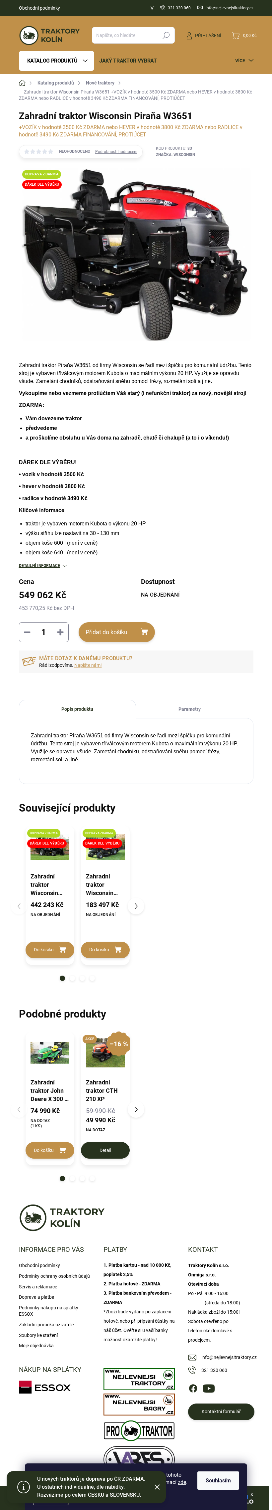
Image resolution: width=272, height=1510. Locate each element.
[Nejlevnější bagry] (139, 1403)
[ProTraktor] (139, 1429)
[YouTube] (208, 1387)
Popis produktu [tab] (77, 709)
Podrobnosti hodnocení (116, 151)
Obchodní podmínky (39, 8)
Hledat (166, 35)
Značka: (175, 154)
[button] (62, 978)
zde (182, 1482)
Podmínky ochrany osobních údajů (54, 1276)
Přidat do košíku (106, 632)
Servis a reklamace (38, 1286)
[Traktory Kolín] (139, 1377)
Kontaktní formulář (221, 1411)
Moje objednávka (36, 1345)
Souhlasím (218, 1480)
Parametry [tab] (189, 709)
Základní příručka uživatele (46, 1324)
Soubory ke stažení (38, 1335)
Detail (105, 1150)
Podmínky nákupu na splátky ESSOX (48, 1311)
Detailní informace (39, 565)
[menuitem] (57, 61)
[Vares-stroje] (139, 1458)
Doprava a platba (36, 1297)
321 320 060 (214, 1370)
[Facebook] (193, 1387)
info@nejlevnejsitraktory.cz (229, 1357)
